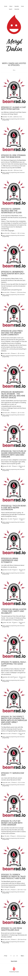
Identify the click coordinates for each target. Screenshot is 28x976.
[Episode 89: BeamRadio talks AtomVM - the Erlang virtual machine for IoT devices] (14, 376)
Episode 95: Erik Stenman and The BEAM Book (13, 156)
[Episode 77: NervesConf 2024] (14, 757)
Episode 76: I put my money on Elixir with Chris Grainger (11, 823)
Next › (22, 956)
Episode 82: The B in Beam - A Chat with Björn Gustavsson (14, 507)
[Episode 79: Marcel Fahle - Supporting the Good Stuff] (14, 646)
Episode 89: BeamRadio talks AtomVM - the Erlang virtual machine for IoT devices (13, 395)
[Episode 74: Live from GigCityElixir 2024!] (14, 912)
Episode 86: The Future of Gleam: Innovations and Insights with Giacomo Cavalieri (13, 454)
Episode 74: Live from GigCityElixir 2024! (11, 929)
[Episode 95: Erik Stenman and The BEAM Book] (14, 139)
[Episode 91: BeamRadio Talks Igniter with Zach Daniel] (14, 255)
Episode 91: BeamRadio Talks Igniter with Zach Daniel (12, 273)
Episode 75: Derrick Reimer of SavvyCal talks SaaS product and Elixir (13, 876)
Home (5, 6)
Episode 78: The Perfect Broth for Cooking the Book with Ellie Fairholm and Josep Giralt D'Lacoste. (14, 720)
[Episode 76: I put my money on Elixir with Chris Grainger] (14, 805)
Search (10, 9)
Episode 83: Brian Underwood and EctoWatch (9, 560)
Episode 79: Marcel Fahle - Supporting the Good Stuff (14, 664)
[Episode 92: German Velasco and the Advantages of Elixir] (14, 192)
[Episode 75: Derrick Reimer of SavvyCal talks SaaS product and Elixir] (14, 858)
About (10, 6)
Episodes (17, 6)
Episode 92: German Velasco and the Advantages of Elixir (11, 210)
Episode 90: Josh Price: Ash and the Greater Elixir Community (12, 333)
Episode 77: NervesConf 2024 (12, 774)
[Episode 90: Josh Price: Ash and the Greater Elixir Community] (14, 315)
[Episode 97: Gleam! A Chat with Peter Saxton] (14, 91)
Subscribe (16, 9)
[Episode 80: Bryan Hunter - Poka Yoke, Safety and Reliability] (14, 593)
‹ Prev (5, 956)
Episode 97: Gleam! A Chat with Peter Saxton (13, 108)
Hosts (22, 6)
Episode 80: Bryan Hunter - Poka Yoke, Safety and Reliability (13, 611)
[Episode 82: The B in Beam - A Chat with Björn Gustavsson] (14, 489)
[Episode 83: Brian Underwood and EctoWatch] (14, 542)
